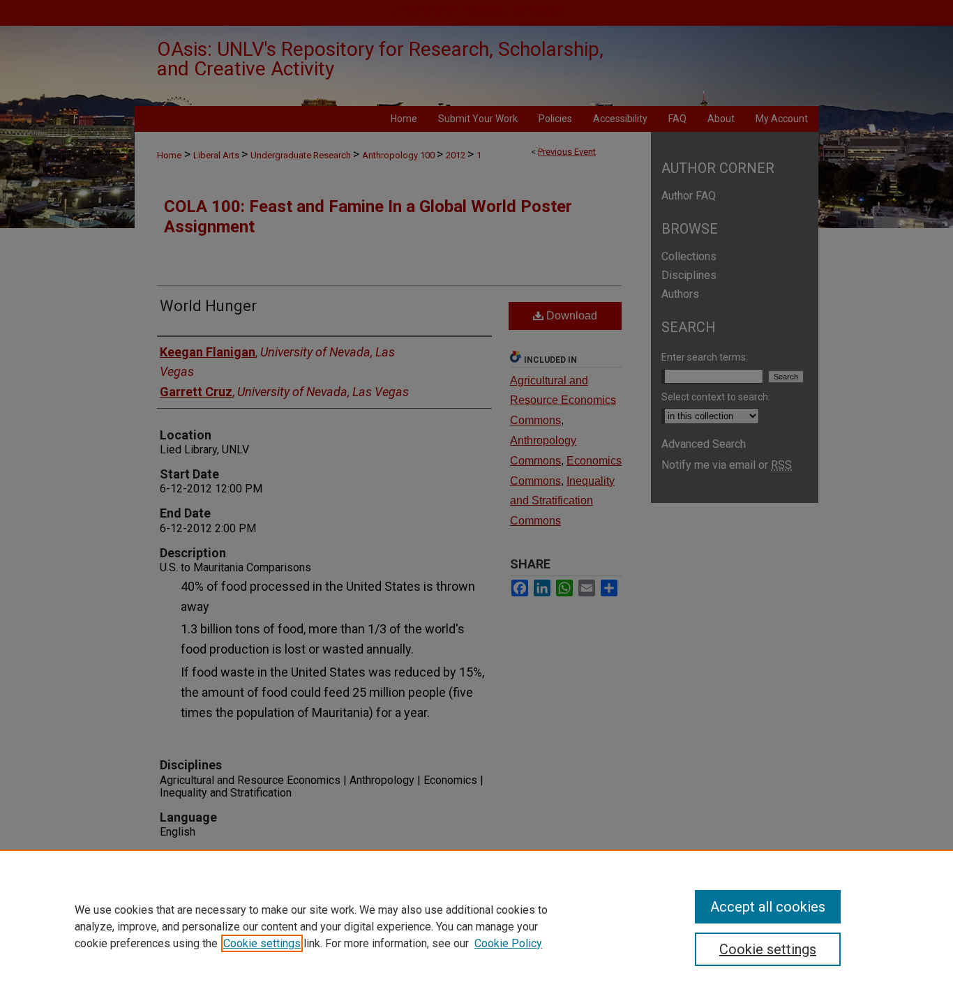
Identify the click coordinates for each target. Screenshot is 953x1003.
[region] (476, 926)
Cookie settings (262, 943)
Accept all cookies (767, 906)
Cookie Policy (508, 943)
